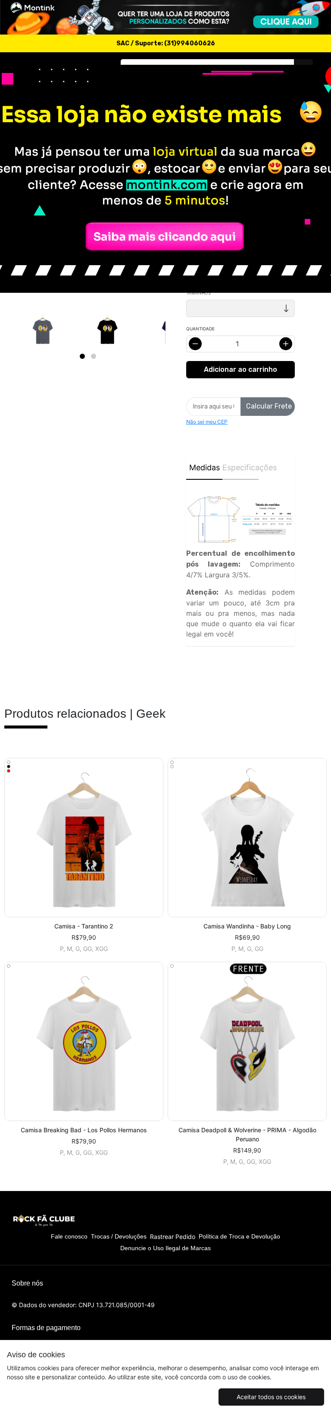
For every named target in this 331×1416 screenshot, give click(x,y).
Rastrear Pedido (172, 1236)
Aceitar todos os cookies (271, 1396)
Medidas (204, 467)
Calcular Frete (269, 406)
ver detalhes (84, 837)
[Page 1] (82, 356)
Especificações (240, 467)
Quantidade (200, 328)
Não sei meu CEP (207, 421)
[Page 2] (93, 356)
